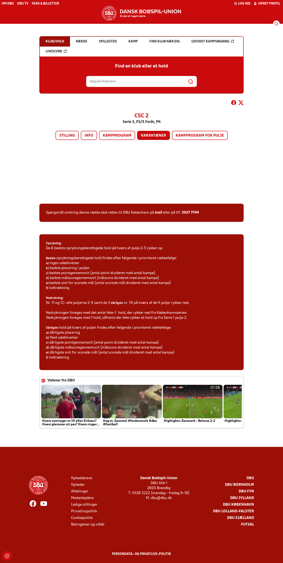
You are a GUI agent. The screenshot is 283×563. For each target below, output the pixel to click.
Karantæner (153, 135)
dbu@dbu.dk (161, 498)
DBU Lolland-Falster (233, 511)
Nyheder (78, 485)
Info (89, 135)
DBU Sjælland (240, 518)
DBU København (238, 504)
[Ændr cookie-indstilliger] (7, 556)
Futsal (247, 524)
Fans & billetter (45, 3)
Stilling (67, 135)
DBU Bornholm (239, 485)
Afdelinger (79, 491)
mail (158, 212)
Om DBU (8, 3)
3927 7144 (190, 212)
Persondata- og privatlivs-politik (141, 554)
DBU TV (22, 3)
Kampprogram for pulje (200, 135)
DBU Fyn (246, 491)
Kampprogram (117, 135)
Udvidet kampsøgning (210, 41)
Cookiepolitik (82, 518)
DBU (250, 478)
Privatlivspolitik (84, 511)
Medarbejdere (82, 498)
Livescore (54, 51)
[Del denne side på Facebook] (233, 103)
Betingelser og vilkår (88, 524)
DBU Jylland (242, 498)
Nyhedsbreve (81, 478)
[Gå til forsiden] (141, 13)
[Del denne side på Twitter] (241, 103)
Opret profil (269, 3)
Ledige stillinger (84, 504)
